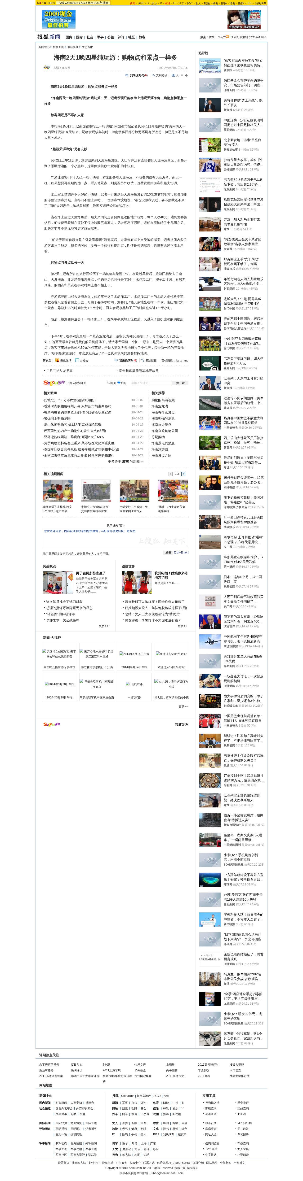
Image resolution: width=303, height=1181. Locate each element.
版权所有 (192, 1168)
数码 (125, 1134)
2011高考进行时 (208, 1064)
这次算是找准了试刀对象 (64, 602)
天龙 (115, 1149)
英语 (184, 1123)
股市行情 (211, 1123)
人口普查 (235, 1070)
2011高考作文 (175, 1076)
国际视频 (61, 1128)
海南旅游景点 (161, 425)
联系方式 (149, 1162)
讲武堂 (92, 1154)
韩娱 (166, 1108)
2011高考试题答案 (51, 1076)
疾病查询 (211, 1128)
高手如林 (172, 1070)
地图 (137, 1154)
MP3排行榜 (244, 1123)
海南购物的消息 (163, 418)
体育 (141, 3)
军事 (100, 37)
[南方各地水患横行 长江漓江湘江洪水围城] (97, 654)
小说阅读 (243, 1154)
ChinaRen (71, 2)
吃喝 (143, 1128)
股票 (125, 1108)
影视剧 (176, 1114)
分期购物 (158, 437)
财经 (115, 1108)
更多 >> (104, 626)
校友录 (182, 1134)
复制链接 (161, 75)
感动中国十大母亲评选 (85, 1076)
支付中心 (94, 1162)
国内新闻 (45, 1102)
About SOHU (182, 1162)
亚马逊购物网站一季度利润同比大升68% (74, 437)
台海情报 (76, 1143)
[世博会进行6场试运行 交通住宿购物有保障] (96, 490)
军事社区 (61, 1154)
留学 (175, 1123)
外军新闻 (91, 1143)
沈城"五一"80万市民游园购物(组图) (70, 400)
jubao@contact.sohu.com (167, 1173)
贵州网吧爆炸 (143, 1076)
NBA (166, 1102)
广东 (153, 1143)
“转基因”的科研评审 (60, 614)
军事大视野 (78, 1154)
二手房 (145, 1114)
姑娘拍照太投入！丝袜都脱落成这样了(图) (156, 608)
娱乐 (154, 3)
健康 (134, 1128)
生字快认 (211, 1154)
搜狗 (105, 2)
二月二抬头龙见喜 (59, 371)
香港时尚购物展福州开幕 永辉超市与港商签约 (77, 406)
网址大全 (211, 1134)
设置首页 (63, 1162)
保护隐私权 (164, 1162)
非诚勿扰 (203, 1070)
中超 (175, 1102)
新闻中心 (44, 47)
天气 (125, 1128)
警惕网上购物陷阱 (57, 418)
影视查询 (211, 1108)
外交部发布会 (84, 1108)
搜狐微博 (65, 360)
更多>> (183, 706)
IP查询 (241, 1114)
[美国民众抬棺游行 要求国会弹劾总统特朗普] (59, 654)
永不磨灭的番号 (49, 1064)
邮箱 (134, 1143)
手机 (134, 1134)
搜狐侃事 (61, 1114)
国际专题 (91, 1123)
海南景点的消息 (163, 443)
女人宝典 (243, 1149)
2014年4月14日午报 (134, 667)
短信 (137, 1149)
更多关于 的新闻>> (125, 461)
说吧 (146, 1154)
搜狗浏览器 (212, 1143)
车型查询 (243, 1143)
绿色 (184, 1128)
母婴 (125, 1123)
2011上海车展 (112, 1070)
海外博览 (76, 1123)
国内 (69, 37)
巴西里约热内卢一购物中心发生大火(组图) (75, 431)
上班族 (170, 1064)
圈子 (125, 1143)
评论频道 (45, 1128)
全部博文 (239, 1162)
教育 (156, 1123)
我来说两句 (114, 525)
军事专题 (91, 1149)
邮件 (224, 3)
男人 (143, 1134)
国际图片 (76, 1128)
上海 (144, 1143)
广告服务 (121, 1162)
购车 (125, 1114)
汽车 (181, 3)
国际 (79, 37)
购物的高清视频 (163, 400)
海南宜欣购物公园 (165, 431)
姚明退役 (76, 1070)
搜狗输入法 (212, 1102)
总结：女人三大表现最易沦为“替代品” (152, 614)
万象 (73, 1114)
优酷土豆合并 (217, 37)
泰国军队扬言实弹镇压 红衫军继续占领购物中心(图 (81, 449)
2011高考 (204, 1076)
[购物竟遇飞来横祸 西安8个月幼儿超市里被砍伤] (57, 490)
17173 (83, 2)
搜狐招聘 (107, 1162)
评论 (121, 37)
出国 (166, 1123)
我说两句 (261, 3)
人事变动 (76, 1102)
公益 (110, 37)
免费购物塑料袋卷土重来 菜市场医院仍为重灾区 (79, 443)
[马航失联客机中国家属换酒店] (97, 684)
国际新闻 (45, 1123)
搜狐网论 (76, 1134)
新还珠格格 (46, 1070)
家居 (134, 1114)
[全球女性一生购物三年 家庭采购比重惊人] (134, 490)
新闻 (115, 1102)
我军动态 (61, 1143)
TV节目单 (211, 1149)
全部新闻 (225, 1162)
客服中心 (135, 1162)
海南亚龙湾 (160, 406)
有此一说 (61, 1134)
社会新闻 (58, 47)
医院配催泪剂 (239, 37)
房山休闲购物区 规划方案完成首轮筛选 (72, 425)
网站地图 (212, 1162)
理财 (134, 1108)
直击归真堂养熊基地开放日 (139, 371)
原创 (175, 1128)
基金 (143, 1108)
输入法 (126, 1154)
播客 (215, 3)
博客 (232, 3)
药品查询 (243, 1108)
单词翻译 (243, 1134)
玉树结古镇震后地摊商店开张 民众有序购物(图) (79, 455)
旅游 (115, 1128)
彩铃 (146, 1149)
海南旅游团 (160, 449)
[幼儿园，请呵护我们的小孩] (171, 684)
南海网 (66, 68)
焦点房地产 (95, 2)
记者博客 (91, 1128)
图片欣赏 (243, 1128)
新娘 (134, 1123)
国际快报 (61, 1123)
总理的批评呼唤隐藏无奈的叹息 (69, 608)
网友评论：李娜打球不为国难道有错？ (153, 620)
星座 (143, 1123)
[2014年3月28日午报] (59, 684)
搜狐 (61, 2)
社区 (131, 37)
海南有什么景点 (163, 412)
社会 (90, 37)
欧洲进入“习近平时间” (171, 667)
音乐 (175, 1108)
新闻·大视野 (52, 638)
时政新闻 (61, 1102)
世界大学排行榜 (240, 1076)
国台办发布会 (64, 1108)
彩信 (156, 1149)
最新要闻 (73, 47)
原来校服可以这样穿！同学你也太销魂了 (155, 602)
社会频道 (45, 1108)
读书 (166, 1128)
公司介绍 (198, 1162)
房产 (190, 3)
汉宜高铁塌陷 (257, 37)
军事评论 (61, 1149)
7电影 (106, 1064)
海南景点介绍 (161, 455)
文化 (156, 1128)
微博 (241, 3)
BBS (249, 3)
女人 (198, 3)
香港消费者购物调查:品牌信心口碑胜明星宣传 (77, 412)
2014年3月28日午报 (59, 697)
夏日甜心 (76, 1064)
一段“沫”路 (134, 697)
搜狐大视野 (237, 1064)
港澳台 (89, 1102)
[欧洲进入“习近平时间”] (171, 654)
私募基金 (140, 1070)
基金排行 (243, 1102)
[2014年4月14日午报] (134, 654)
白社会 (84, 360)
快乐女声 (140, 1064)
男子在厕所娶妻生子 (91, 573)
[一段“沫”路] (134, 684)
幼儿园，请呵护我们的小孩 (172, 697)
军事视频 (76, 1149)
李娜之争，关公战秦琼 (62, 620)
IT (174, 3)
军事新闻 (45, 1143)
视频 (207, 3)
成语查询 (211, 1114)
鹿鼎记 (126, 1149)
